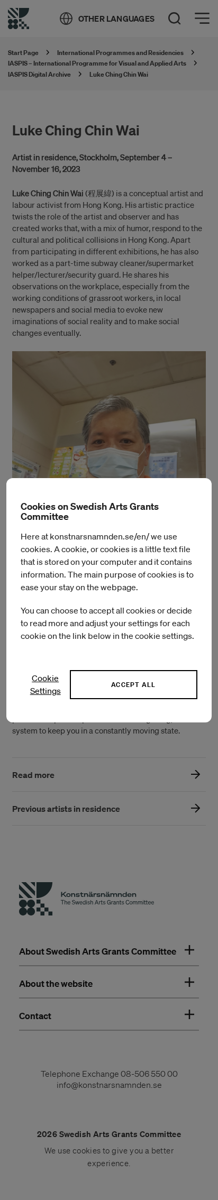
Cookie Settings (45, 684)
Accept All (133, 684)
